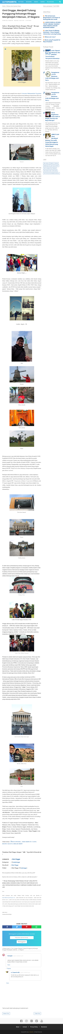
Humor (42, 1)
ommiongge (16, 862)
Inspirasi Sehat (22, 5)
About (17, 1026)
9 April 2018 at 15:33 (25, 972)
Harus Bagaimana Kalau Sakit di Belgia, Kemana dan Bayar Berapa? (52, 116)
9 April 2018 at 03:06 (18, 955)
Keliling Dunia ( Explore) (50, 170)
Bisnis (36, 1)
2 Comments (28, 20)
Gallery (51, 165)
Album (39, 5)
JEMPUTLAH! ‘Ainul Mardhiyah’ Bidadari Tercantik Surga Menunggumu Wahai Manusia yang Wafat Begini (52, 140)
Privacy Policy (34, 1026)
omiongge (24, 868)
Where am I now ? (50, 37)
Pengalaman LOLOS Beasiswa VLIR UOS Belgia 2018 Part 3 (52, 96)
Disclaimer (44, 1026)
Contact (25, 1026)
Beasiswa (29, 1)
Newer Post (6, 1013)
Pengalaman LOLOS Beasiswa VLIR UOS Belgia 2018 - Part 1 (52, 76)
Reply (8, 964)
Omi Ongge (16, 859)
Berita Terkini (54, 163)
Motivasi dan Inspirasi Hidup (51, 173)
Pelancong (50, 1)
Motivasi (21, 1)
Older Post (37, 1013)
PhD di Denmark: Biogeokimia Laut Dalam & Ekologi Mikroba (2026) (51, 17)
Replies (9, 968)
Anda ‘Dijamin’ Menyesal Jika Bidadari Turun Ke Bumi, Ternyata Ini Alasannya (52, 54)
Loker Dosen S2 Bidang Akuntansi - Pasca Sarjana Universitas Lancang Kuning (52, 32)
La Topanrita (9, 2)
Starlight (9, 955)
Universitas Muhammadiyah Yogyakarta (31, 93)
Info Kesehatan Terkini (50, 168)
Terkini (32, 5)
